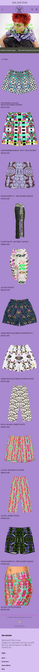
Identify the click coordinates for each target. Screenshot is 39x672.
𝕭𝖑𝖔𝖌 (3, 669)
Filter (6, 59)
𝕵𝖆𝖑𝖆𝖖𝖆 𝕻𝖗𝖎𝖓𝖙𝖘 (6, 665)
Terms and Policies (19, 626)
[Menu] (2, 9)
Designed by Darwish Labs (25, 617)
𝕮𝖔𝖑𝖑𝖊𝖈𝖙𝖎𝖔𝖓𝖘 (5, 662)
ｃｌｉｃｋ (20, 36)
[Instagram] (19, 622)
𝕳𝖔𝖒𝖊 (3, 658)
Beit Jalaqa (14, 617)
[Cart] (36, 9)
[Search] (32, 9)
